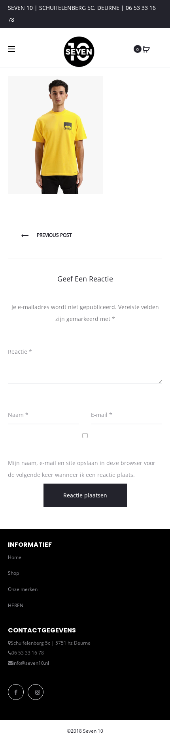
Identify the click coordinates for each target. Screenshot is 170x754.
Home (14, 557)
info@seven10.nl (31, 663)
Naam (18, 414)
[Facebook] (16, 692)
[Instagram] (35, 692)
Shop (13, 573)
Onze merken (23, 589)
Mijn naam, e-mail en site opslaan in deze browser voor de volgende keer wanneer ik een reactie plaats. (81, 468)
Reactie (20, 351)
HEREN (15, 605)
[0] (146, 49)
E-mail (101, 414)
